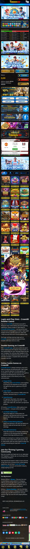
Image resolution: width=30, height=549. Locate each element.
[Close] (28, 2)
